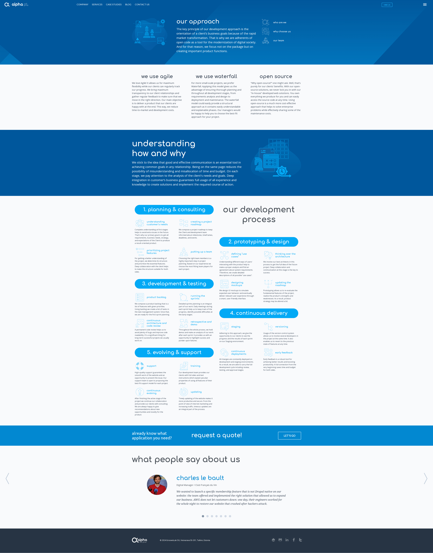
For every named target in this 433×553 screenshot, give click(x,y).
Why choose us (282, 31)
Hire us (387, 5)
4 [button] (216, 516)
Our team (278, 40)
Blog (128, 4)
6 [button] (225, 516)
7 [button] (230, 516)
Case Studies (114, 4)
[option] (216, 489)
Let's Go (289, 435)
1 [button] (203, 516)
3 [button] (212, 516)
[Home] (7, 4)
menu (425, 4)
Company (82, 4)
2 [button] (207, 516)
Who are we (279, 22)
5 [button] (221, 516)
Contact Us (142, 4)
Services (97, 4)
